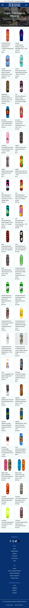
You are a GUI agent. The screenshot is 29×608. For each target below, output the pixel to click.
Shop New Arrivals (20, 1)
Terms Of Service (19, 605)
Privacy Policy (9, 605)
